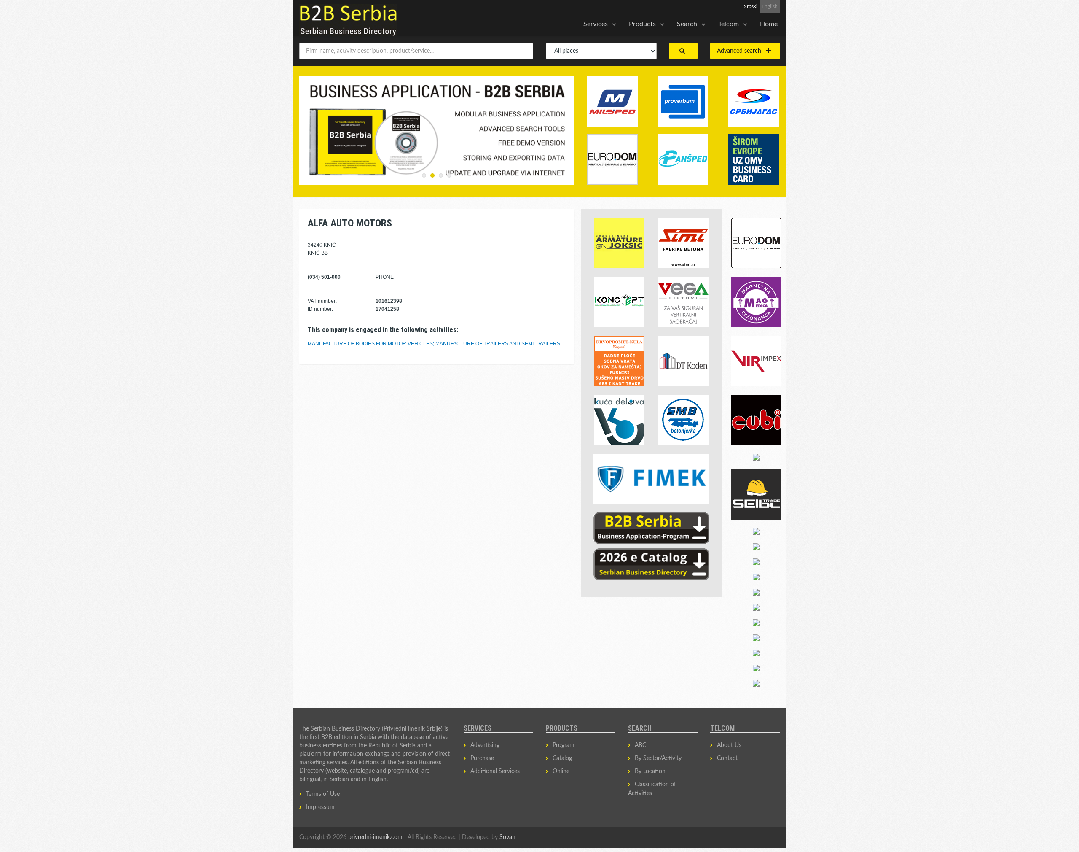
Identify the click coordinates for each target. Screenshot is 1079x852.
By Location (650, 771)
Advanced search (741, 51)
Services (595, 24)
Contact (727, 758)
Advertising (484, 745)
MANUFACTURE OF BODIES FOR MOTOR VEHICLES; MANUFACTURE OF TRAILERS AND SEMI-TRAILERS (434, 344)
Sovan (507, 837)
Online (561, 771)
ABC (640, 745)
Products (642, 24)
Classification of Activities (652, 789)
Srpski (750, 6)
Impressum (320, 807)
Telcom (728, 24)
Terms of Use (323, 794)
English (770, 6)
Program (563, 745)
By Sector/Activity (658, 758)
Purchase (482, 758)
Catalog (562, 758)
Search (687, 24)
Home (769, 24)
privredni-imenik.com (375, 837)
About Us (729, 745)
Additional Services (495, 771)
